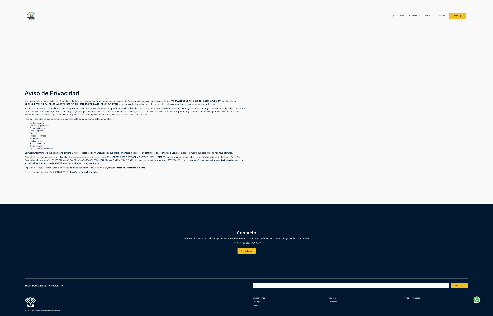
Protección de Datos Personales (82, 172)
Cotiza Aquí (457, 16)
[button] (414, 16)
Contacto (441, 16)
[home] (34, 16)
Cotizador (333, 302)
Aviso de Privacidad (412, 298)
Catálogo (256, 302)
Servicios (428, 16)
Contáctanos (246, 251)
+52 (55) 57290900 (251, 242)
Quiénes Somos (398, 16)
